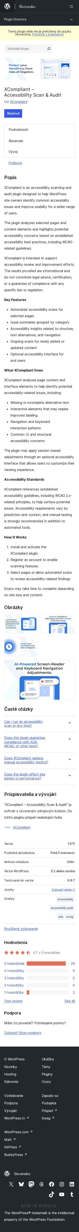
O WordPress (14, 1059)
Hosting (10, 1074)
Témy (46, 1067)
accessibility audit (62, 908)
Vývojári (10, 1111)
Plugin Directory (15, 19)
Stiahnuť (13, 113)
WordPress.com (18, 1132)
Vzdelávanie (13, 1096)
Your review (13, 1001)
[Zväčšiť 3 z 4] (32, 643)
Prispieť (49, 1111)
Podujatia (49, 1103)
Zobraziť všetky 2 (63, 889)
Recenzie (16, 141)
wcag (69, 916)
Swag (48, 1118)
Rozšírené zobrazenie (21, 929)
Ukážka (48, 1059)
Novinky (10, 1067)
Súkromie (11, 1081)
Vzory (46, 1081)
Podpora (15, 163)
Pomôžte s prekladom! (48, 34)
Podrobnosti (18, 129)
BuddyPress (15, 1155)
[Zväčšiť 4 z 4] (69, 665)
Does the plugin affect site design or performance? (24, 776)
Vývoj (13, 152)
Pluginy (47, 1074)
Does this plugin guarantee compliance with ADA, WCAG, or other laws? (24, 742)
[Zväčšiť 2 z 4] (69, 620)
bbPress (12, 1147)
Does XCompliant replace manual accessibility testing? (26, 760)
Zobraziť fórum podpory (22, 1033)
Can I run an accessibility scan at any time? (23, 724)
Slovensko (22, 1174)
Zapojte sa (50, 1096)
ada (60, 916)
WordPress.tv (16, 1118)
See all (70, 1001)
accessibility (65, 899)
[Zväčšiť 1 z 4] (32, 620)
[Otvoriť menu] (72, 6)
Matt (10, 1139)
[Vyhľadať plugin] (49, 48)
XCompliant (18, 102)
